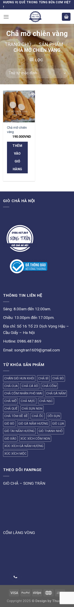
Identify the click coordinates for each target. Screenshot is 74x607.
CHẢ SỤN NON (32, 408)
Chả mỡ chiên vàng (17, 130)
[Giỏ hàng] (66, 17)
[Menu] (6, 16)
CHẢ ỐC (37, 416)
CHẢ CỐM (49, 386)
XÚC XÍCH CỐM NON (35, 438)
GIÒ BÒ (9, 423)
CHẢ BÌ (43, 378)
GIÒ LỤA (58, 423)
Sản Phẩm (51, 44)
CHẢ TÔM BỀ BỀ (16, 416)
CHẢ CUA (11, 386)
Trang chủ (18, 44)
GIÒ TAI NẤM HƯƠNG (19, 431)
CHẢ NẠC (46, 401)
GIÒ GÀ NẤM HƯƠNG (33, 423)
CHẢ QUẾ (10, 408)
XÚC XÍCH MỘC (15, 453)
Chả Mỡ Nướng (34, 593)
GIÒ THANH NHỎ (51, 431)
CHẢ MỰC (28, 401)
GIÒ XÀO (10, 438)
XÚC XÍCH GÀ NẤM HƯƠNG (23, 446)
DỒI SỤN (53, 416)
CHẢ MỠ (10, 401)
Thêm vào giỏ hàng (17, 157)
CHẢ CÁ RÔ (30, 386)
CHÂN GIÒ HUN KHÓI (19, 378)
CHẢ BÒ (58, 378)
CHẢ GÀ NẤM (56, 393)
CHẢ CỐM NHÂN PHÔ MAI (23, 393)
